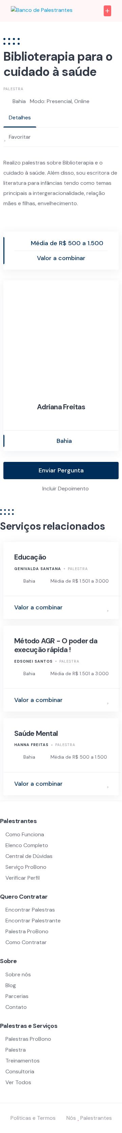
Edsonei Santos (33, 661)
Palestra (13, 88)
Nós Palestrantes (89, 1117)
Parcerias (16, 996)
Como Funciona (24, 834)
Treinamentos (22, 1060)
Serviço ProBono (26, 867)
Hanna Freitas (31, 744)
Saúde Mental (36, 733)
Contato (16, 1007)
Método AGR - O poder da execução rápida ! (55, 645)
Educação (30, 557)
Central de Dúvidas (29, 856)
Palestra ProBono (26, 931)
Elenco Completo (26, 845)
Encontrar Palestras (30, 909)
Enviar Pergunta (61, 470)
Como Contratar (26, 942)
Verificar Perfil (22, 877)
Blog (10, 985)
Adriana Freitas (61, 407)
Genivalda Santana (37, 568)
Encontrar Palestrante (33, 920)
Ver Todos (18, 1082)
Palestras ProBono (28, 1038)
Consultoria (19, 1071)
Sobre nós (18, 974)
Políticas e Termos (33, 1117)
